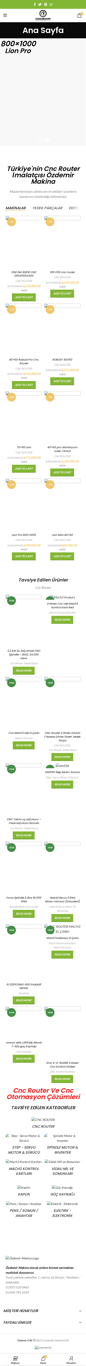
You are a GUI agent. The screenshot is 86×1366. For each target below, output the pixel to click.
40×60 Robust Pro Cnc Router (24, 361)
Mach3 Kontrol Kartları (62, 612)
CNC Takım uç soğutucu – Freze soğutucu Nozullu (24, 821)
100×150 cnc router (62, 272)
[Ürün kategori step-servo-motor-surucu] (24, 1145)
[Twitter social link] (40, 4)
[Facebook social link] (34, 4)
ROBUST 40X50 (62, 359)
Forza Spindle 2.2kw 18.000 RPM (23, 899)
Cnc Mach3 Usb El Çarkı (23, 733)
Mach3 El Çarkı (23, 738)
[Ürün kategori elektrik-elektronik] (62, 1210)
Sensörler (23, 993)
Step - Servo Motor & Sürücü (62, 777)
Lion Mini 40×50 (62, 535)
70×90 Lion (24, 447)
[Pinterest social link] (46, 4)
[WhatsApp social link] (51, 4)
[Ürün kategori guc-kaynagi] (62, 1192)
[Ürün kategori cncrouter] (43, 1124)
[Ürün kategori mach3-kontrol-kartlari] (24, 1168)
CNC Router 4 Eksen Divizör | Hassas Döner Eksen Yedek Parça (62, 736)
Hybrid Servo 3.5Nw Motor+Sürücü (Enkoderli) (62, 899)
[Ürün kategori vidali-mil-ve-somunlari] (62, 1168)
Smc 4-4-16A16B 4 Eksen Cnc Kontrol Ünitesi (62, 1064)
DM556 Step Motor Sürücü (62, 772)
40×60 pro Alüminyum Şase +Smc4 (62, 449)
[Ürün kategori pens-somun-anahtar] (24, 1210)
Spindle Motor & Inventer (23, 906)
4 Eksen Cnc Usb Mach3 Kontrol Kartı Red (62, 605)
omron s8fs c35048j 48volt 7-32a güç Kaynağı (23, 1044)
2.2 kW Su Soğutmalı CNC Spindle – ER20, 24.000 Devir (23, 654)
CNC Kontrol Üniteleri (62, 1071)
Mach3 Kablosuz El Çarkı (62, 938)
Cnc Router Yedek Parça (24, 663)
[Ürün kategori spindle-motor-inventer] (62, 1145)
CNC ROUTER (23, 281)
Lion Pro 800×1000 (24, 535)
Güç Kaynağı (23, 1051)
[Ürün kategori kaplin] (24, 1192)
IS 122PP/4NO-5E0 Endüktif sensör (23, 986)
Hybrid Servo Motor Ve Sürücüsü (62, 909)
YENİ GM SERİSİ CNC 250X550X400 (23, 274)
